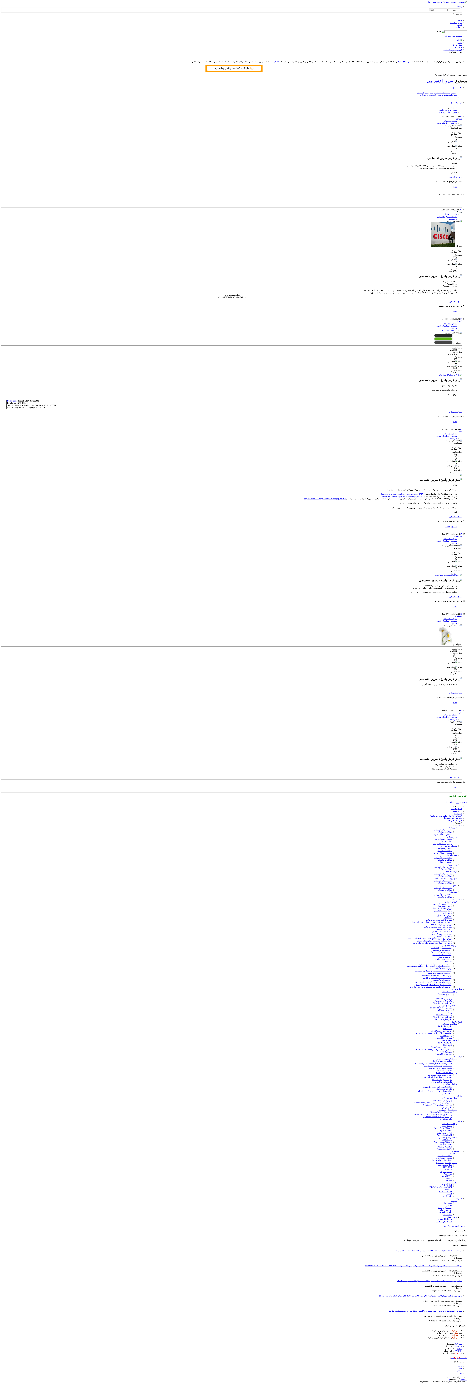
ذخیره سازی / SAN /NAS (442, 1080)
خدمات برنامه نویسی (444, 929)
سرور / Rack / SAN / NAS (446, 1073)
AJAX (449, 1194)
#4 (461, 429)
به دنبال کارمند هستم (443, 1221)
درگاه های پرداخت (445, 1208)
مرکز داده (458, 1056)
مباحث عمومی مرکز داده (447, 1059)
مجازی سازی (456, 989)
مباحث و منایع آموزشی (443, 858)
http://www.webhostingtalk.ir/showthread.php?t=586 (402, 496)
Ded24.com (11, 401)
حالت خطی (452, 108)
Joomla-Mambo (446, 1169)
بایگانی (459, 1371)
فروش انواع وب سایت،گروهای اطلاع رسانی (434, 941)
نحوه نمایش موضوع (456, 102)
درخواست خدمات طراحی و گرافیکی (437, 978)
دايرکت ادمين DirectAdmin (441, 1031)
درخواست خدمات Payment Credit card (437, 975)
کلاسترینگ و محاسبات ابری (441, 1082)
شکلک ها (458, 1346)
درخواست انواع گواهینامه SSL (440, 968)
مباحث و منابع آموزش (443, 1158)
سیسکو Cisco (447, 1126)
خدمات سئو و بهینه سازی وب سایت (438, 927)
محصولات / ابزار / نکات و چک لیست (438, 1066)
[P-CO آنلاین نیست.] (443, 343)
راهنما (459, 6)
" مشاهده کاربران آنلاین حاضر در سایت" (446, 816)
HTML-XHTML (445, 1192)
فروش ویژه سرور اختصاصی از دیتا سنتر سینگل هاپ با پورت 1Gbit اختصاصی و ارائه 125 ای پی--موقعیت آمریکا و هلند (429, 1281)
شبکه (460, 1121)
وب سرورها (452, 864)
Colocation (453, 892)
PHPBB (449, 1180)
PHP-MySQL (447, 1185)
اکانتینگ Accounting (444, 1135)
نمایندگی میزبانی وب (449, 846)
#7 (461, 710)
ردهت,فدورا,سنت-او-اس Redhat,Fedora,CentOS (433, 1103)
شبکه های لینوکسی (444, 1130)
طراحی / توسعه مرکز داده (441, 1061)
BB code (458, 1344)
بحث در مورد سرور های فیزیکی (439, 1075)
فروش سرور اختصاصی (452, 50)
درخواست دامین (445, 957)
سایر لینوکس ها (446, 1119)
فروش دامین (447, 913)
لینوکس (459, 1096)
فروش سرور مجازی (444, 906)
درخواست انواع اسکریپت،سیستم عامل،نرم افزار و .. (431, 987)
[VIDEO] (458, 1351)
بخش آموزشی (456, 825)
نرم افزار (448, 1205)
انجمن (459, 20)
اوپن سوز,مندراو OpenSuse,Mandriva (437, 1105)
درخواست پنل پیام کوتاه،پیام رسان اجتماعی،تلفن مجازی (429, 966)
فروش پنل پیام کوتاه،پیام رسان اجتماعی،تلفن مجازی (431, 922)
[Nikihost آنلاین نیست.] (446, 644)
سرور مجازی (452, 837)
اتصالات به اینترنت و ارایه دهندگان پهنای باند (435, 1091)
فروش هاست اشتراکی (443, 911)
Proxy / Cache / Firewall (443, 1128)
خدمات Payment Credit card (441, 931)
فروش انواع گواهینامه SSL (441, 924)
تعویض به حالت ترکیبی (448, 110)
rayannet (454, 527)
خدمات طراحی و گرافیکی (441, 934)
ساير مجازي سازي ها (443, 1001)
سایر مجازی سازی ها (443, 1019)
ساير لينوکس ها (446, 1107)
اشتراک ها (458, 814)
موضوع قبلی (460, 1226)
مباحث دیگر (447, 1215)
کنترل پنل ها (457, 1022)
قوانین (459, 25)
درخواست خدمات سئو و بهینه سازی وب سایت (433, 971)
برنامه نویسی (452, 1183)
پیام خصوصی (457, 811)
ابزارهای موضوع (457, 87)
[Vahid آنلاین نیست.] (443, 246)
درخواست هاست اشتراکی (441, 955)
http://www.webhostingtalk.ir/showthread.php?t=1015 (402, 494)
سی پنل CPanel (446, 1036)
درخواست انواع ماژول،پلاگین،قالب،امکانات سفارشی (431, 982)
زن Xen (449, 996)
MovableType (447, 1176)
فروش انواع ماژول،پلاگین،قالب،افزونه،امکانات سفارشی (429, 938)
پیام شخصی (452, 219)
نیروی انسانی (452, 1217)
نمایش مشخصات (450, 121)
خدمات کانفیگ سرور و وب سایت (439, 920)
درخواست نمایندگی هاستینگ (441, 952)
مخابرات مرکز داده (449, 1084)
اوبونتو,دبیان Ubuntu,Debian (441, 1112)
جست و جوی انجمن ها (453, 818)
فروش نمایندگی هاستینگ (442, 908)
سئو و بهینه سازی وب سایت (446, 878)
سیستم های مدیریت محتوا (446, 1163)
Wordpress (448, 1174)
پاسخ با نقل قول (455, 177)
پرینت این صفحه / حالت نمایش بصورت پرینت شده (437, 93)
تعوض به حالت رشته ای (447, 112)
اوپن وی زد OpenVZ (444, 998)
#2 (461, 210)
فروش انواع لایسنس (444, 936)
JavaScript (448, 1189)
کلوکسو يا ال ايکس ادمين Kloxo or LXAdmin (434, 1033)
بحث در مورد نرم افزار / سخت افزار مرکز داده (433, 1063)
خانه (460, 1368)
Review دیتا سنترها (444, 1070)
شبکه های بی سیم (445, 1093)
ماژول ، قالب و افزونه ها (442, 1160)
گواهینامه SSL (451, 871)
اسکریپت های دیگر (444, 1165)
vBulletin (448, 1178)
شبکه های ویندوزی (444, 1133)
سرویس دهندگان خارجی (442, 834)
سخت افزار (447, 1203)
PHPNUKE (447, 1167)
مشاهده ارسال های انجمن (446, 123)
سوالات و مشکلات (445, 832)
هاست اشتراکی (451, 855)
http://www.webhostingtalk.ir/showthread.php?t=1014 (325, 499)
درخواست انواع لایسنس (442, 980)
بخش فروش (457, 45)
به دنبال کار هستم (445, 1219)
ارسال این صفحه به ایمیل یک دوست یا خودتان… (438, 95)
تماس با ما (458, 1366)
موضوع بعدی (449, 1226)
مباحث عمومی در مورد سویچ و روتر (438, 1087)
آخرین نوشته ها (456, 23)
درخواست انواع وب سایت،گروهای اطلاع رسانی (433, 985)
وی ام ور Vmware (445, 994)
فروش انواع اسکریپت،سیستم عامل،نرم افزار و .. (432, 943)
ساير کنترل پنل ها (445, 1026)
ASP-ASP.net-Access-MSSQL (440, 1187)
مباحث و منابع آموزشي (448, 1005)
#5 (461, 534)
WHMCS (453, 1153)
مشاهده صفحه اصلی (449, 330)
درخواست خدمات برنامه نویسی (439, 973)
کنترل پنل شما (456, 809)
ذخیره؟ (456, 14)
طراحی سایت (456, 1151)
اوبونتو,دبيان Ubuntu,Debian (441, 1100)
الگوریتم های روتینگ (444, 1089)
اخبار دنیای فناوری (445, 1210)
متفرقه (459, 1198)
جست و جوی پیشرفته (453, 36)
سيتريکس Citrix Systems (442, 1003)
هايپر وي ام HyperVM (443, 1038)
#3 (461, 319)
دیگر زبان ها (447, 1196)
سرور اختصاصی (440, 81)
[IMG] (459, 1349)
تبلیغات (459, 27)
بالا (446, 802)
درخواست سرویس (449, 945)
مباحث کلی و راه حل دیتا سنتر (440, 1068)
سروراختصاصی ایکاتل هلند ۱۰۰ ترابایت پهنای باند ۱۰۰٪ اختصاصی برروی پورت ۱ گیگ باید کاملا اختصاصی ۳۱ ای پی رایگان (428, 1250)
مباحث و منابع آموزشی (443, 830)
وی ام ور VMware (445, 1010)
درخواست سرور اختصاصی (441, 948)
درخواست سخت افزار (443, 959)
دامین (455, 885)
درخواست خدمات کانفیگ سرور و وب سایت (434, 964)
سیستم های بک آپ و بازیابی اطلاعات (437, 1077)
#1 (461, 116)
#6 (461, 614)
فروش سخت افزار (444, 915)
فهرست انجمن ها (455, 820)
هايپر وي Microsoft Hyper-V (441, 1008)
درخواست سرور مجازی (442, 950)
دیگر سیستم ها (446, 1172)
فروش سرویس (456, 47)
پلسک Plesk (447, 1029)
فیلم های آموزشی (445, 1212)
